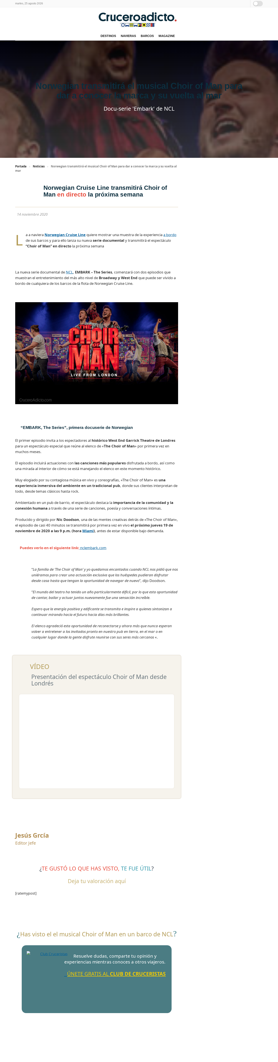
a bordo (169, 234)
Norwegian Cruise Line (65, 234)
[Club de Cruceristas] (52, 976)
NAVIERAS (128, 36)
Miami (88, 530)
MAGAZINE (167, 36)
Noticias (39, 166)
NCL (69, 272)
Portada (20, 166)
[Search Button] (246, 3)
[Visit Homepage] (139, 19)
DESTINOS (108, 36)
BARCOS (147, 36)
